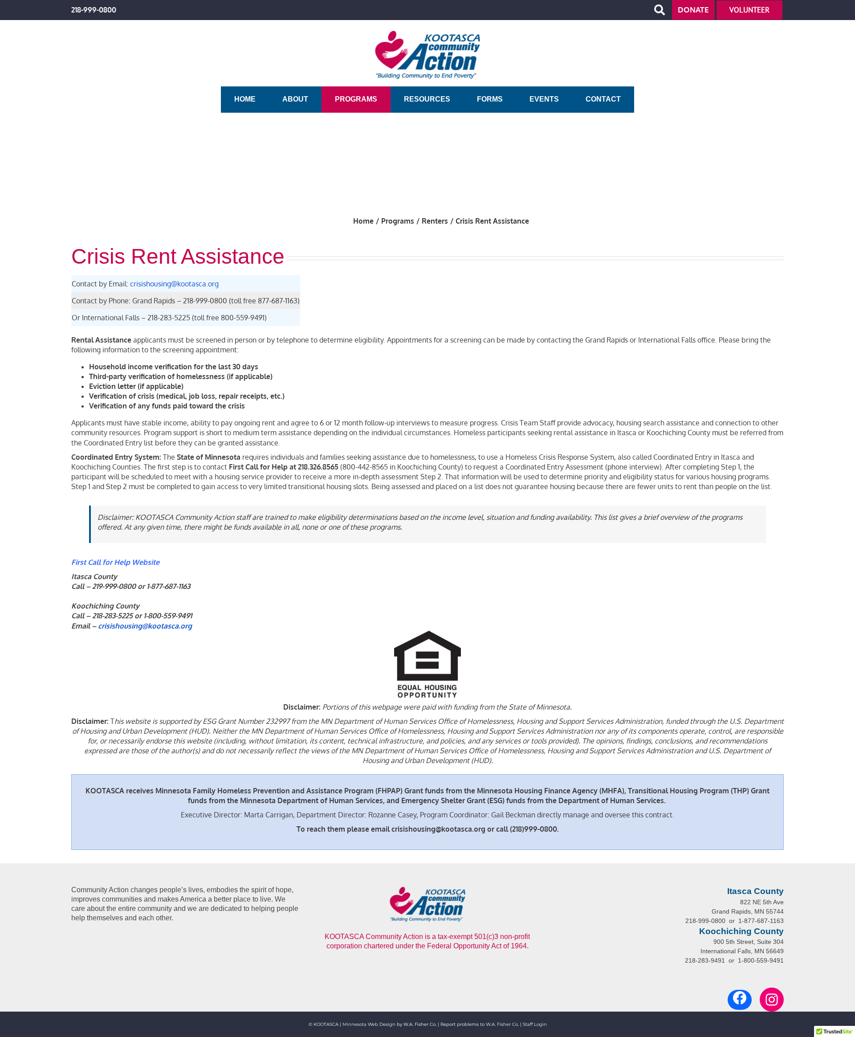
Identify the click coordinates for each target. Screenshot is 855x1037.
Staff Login (535, 1024)
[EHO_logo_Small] (427, 634)
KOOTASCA (326, 1024)
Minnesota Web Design (368, 1024)
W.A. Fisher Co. (502, 1024)
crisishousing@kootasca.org (174, 283)
